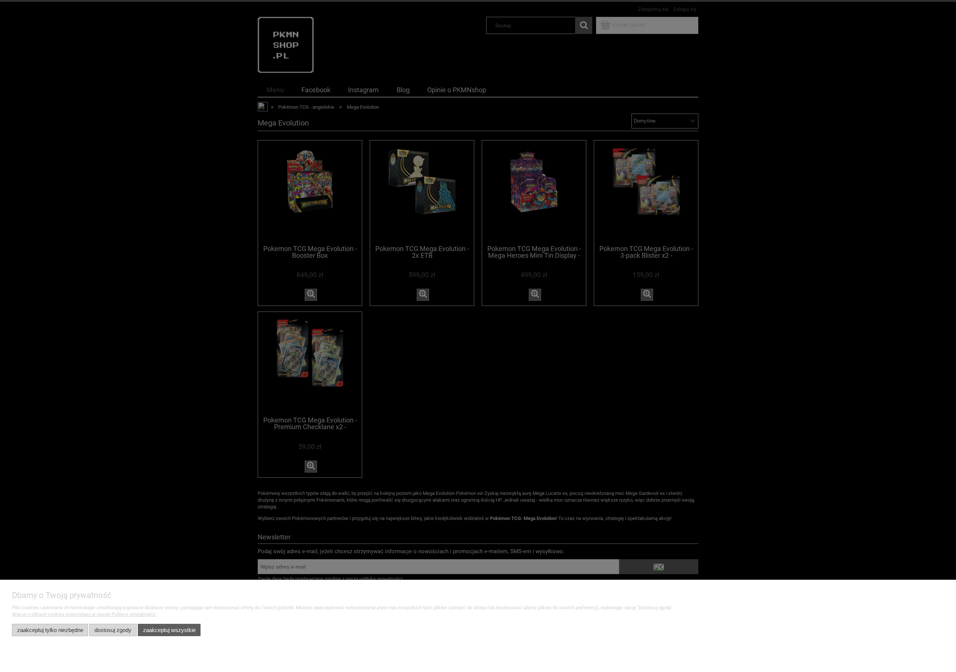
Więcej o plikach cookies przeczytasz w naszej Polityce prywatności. (84, 614)
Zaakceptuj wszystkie (169, 630)
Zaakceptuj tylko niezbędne (50, 630)
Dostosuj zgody (112, 630)
